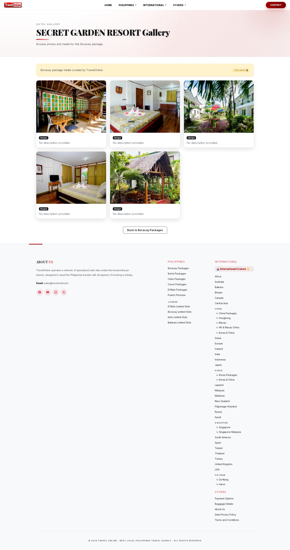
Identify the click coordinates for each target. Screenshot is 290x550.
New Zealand (222, 401)
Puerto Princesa (176, 295)
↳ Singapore (223, 427)
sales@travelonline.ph (56, 283)
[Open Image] (71, 113)
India (217, 354)
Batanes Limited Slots (179, 322)
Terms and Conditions (227, 519)
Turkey (219, 458)
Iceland (219, 348)
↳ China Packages (226, 313)
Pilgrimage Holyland (226, 406)
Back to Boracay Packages (145, 230)
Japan (218, 364)
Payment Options (224, 498)
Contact (276, 5)
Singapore (221, 423)
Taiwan (219, 448)
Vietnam (220, 475)
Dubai (218, 338)
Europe (219, 343)
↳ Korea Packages (226, 375)
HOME (108, 5)
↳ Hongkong (223, 318)
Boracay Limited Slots (179, 311)
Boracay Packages (178, 268)
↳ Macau (221, 322)
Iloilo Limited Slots (177, 317)
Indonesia (220, 359)
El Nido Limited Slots (179, 306)
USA (217, 469)
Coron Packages (177, 284)
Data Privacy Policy (225, 514)
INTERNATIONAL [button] (153, 5)
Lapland (219, 385)
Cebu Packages (177, 279)
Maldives (220, 395)
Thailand (219, 453)
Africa (218, 276)
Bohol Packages (177, 273)
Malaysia (219, 390)
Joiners (173, 302)
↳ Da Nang (222, 479)
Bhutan (218, 292)
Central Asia (221, 303)
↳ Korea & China (225, 332)
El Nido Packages (177, 289)
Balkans (219, 287)
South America (223, 437)
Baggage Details (224, 503)
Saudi (218, 417)
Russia (218, 411)
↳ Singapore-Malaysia (228, 432)
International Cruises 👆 (232, 268)
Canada (219, 297)
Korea (219, 371)
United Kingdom (223, 464)
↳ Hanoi (220, 484)
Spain (218, 442)
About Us (220, 509)
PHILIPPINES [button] (126, 5)
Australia (219, 281)
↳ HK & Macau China (227, 327)
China (218, 309)
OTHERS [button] (178, 5)
